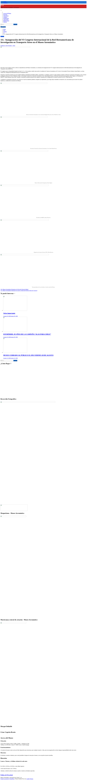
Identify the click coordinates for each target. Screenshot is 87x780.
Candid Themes (29, 778)
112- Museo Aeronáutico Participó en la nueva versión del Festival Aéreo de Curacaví (19, 290)
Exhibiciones (6, 18)
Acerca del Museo (7, 13)
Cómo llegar (6, 15)
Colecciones (5, 19)
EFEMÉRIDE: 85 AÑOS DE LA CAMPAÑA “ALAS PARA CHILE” (27, 334)
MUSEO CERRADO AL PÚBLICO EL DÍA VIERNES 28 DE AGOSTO (28, 355)
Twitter (4, 1)
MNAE (2, 5)
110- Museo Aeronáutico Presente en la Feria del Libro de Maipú (14, 289)
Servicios (5, 14)
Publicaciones (6, 20)
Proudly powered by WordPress (7, 778)
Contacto (5, 17)
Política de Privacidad (7, 775)
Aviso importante (9, 313)
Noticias (5, 22)
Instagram (5, 2)
